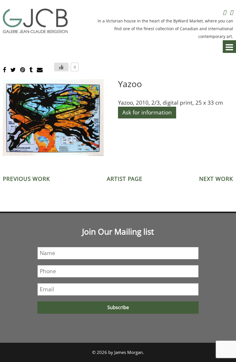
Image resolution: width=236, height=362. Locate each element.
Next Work (216, 179)
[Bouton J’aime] (61, 67)
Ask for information (147, 112)
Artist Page (124, 179)
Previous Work (26, 179)
